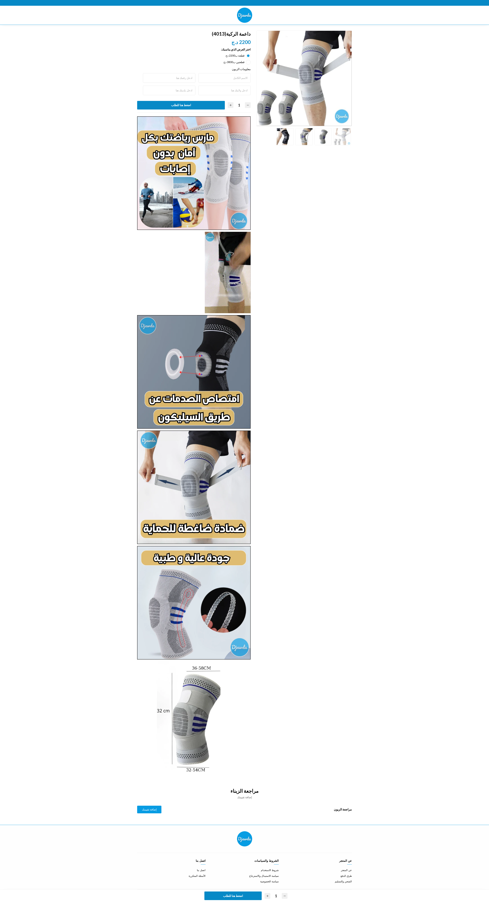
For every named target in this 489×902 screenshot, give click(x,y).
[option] (304, 78)
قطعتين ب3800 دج (233, 62)
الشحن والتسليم (343, 881)
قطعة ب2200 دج (235, 55)
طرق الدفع (346, 875)
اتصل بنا (201, 870)
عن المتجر (346, 870)
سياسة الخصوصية (269, 881)
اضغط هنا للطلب (181, 105)
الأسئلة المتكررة (197, 875)
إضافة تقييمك (149, 809)
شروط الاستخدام (270, 870)
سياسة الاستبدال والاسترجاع (264, 875)
